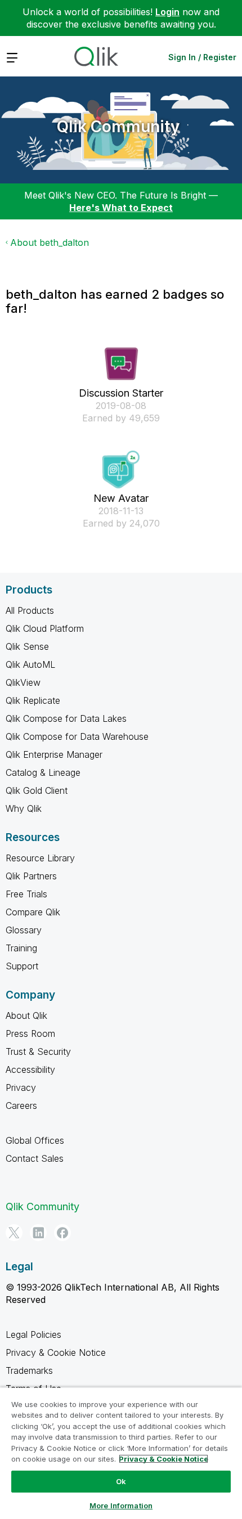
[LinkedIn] (38, 1232)
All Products (30, 610)
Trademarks (29, 1370)
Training (21, 948)
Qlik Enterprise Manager (54, 754)
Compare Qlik (33, 912)
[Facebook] (62, 1232)
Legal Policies (33, 1334)
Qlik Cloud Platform (45, 628)
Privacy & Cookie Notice (56, 1352)
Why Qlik (24, 808)
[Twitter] (14, 1232)
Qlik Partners (31, 876)
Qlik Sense (27, 646)
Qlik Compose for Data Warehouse (77, 736)
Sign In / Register (202, 57)
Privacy (21, 1087)
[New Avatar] (121, 469)
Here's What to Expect (121, 207)
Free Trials (26, 894)
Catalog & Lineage (43, 772)
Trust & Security (38, 1051)
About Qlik (26, 1015)
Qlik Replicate (33, 700)
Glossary (24, 930)
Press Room (30, 1033)
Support (22, 966)
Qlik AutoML (30, 664)
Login (167, 11)
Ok (121, 1481)
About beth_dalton (49, 242)
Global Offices (35, 1140)
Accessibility (30, 1069)
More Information (121, 1505)
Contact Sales (35, 1158)
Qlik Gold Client (37, 790)
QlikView (23, 682)
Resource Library (40, 858)
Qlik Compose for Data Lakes (66, 718)
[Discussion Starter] (121, 364)
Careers (21, 1105)
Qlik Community (118, 126)
